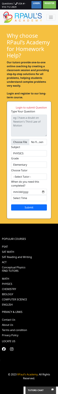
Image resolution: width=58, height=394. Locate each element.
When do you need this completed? (25, 183)
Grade (15, 158)
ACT (4, 262)
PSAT (5, 246)
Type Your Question (23, 111)
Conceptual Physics (13, 267)
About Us (7, 325)
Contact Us (8, 319)
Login (36, 3)
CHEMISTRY (9, 289)
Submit (29, 207)
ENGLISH (7, 304)
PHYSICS (7, 284)
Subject (15, 147)
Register (49, 3)
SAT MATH (8, 252)
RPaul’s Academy (27, 374)
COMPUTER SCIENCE (14, 299)
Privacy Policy (10, 335)
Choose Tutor (19, 170)
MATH (5, 278)
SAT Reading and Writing (17, 257)
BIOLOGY (7, 294)
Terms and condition (14, 330)
